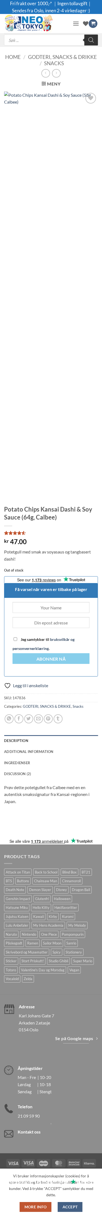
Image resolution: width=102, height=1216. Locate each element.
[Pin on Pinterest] (48, 718)
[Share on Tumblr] (58, 718)
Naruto (11, 934)
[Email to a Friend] (38, 718)
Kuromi (67, 916)
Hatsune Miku (17, 907)
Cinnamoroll (71, 881)
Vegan (74, 970)
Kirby (53, 916)
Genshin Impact (18, 899)
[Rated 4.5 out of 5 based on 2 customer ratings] (51, 533)
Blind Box (69, 872)
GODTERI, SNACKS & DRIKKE (62, 57)
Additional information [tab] (29, 751)
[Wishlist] (85, 24)
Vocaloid (12, 979)
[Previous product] (56, 73)
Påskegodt (14, 943)
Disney (61, 889)
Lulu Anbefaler (17, 925)
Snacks (54, 63)
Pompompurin (73, 934)
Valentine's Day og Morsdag (42, 970)
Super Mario (82, 961)
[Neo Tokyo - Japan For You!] (36, 23)
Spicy (56, 952)
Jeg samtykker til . (44, 644)
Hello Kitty (41, 907)
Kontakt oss (29, 1131)
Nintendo (29, 934)
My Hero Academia (48, 925)
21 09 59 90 (29, 1115)
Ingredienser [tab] (17, 763)
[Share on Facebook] (18, 718)
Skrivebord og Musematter (27, 952)
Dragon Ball (81, 889)
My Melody (77, 925)
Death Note (15, 889)
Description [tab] (16, 740)
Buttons (23, 881)
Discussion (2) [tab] (17, 774)
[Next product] (45, 73)
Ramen (32, 943)
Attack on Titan (18, 872)
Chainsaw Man (45, 881)
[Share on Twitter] (28, 718)
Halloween (62, 899)
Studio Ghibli (58, 961)
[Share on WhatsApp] (9, 718)
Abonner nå (51, 658)
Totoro (11, 970)
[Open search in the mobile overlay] (51, 40)
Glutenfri (42, 899)
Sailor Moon (52, 943)
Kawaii (38, 916)
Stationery (74, 952)
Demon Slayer (40, 889)
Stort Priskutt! (32, 961)
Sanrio (71, 943)
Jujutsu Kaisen (17, 916)
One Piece (49, 934)
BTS (9, 881)
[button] (76, 23)
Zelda (28, 979)
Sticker (11, 961)
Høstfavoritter (65, 907)
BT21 (86, 872)
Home (13, 57)
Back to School (46, 872)
